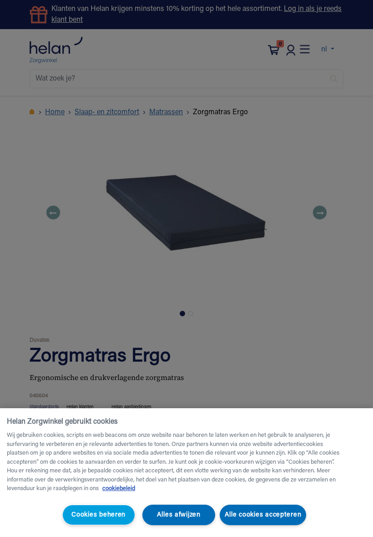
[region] (186, 472)
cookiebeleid (118, 488)
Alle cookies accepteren (263, 515)
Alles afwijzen (179, 515)
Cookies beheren (98, 515)
